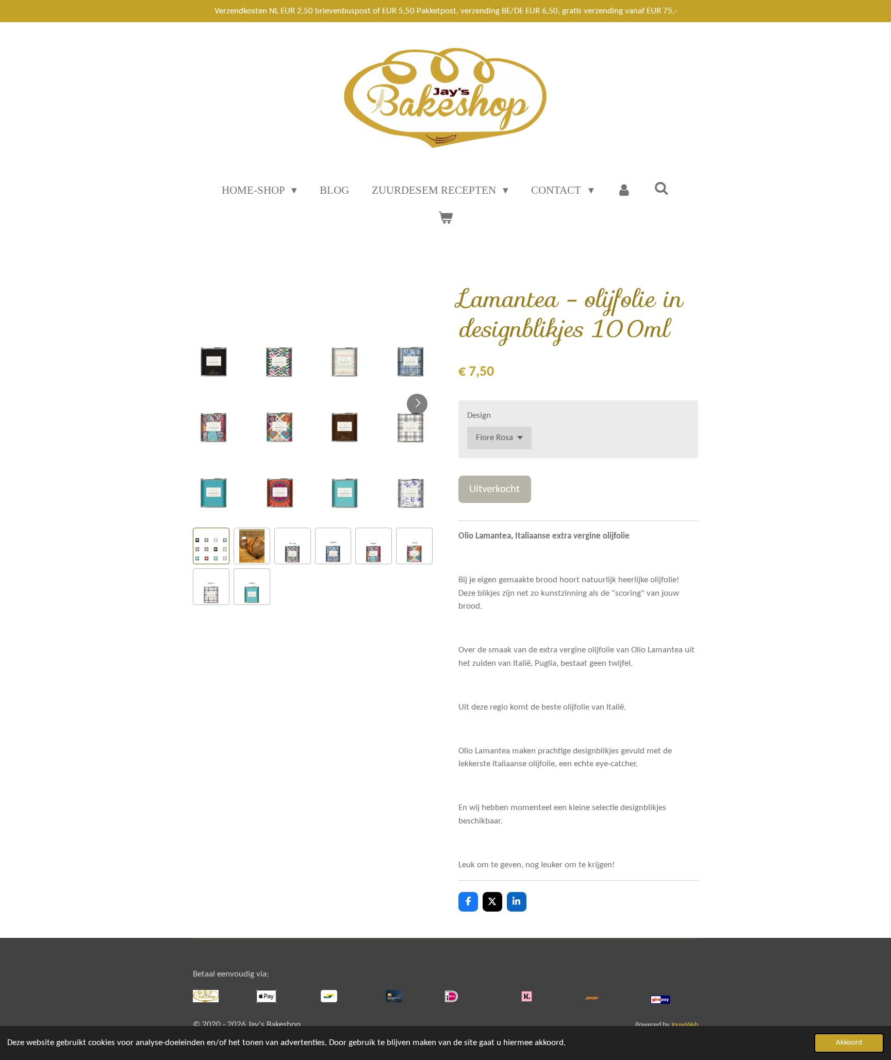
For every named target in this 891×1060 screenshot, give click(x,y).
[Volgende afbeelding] (417, 404)
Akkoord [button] (849, 1043)
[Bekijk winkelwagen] (445, 218)
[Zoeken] (662, 188)
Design (479, 415)
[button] (211, 546)
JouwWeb (684, 1025)
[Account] (624, 190)
